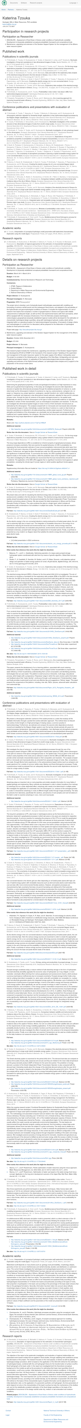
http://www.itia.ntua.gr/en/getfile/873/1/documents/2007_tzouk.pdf (35, 1306)
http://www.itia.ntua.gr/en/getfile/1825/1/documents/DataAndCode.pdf (37, 511)
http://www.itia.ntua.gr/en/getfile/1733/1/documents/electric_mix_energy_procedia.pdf (42, 543)
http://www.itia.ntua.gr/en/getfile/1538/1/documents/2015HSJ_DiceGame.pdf (39, 631)
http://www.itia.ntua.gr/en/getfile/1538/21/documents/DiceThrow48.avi (34, 644)
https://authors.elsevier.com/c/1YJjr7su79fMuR (30, 423)
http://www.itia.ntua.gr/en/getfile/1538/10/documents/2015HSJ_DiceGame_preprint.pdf (40, 638)
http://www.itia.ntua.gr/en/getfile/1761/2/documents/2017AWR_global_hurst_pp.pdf (38, 475)
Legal (7, 1415)
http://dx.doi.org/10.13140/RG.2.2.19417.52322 (29, 1206)
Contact (8, 1410)
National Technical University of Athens (57, 1410)
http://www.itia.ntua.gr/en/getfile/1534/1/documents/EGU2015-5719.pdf (34, 1040)
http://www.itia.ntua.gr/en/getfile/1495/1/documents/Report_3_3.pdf (36, 1402)
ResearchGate (52, 432)
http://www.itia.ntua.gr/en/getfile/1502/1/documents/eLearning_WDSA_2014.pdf (37, 696)
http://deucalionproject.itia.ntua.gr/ (30, 329)
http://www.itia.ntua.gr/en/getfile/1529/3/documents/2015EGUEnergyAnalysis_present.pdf (40, 1088)
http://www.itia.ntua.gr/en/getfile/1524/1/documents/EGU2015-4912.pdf (34, 1150)
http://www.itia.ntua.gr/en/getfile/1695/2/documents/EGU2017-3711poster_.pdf (37, 857)
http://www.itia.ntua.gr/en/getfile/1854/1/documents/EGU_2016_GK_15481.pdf (40, 1007)
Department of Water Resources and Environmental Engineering (56, 1420)
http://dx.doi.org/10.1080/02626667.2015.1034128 (30, 654)
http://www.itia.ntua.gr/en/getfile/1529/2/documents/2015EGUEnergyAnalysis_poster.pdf (40, 1084)
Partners (11, 9)
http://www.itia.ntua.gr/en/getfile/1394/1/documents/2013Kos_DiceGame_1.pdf (40, 1203)
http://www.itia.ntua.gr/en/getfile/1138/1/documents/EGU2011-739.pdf (34, 1240)
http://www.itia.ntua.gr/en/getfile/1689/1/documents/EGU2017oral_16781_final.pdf (41, 903)
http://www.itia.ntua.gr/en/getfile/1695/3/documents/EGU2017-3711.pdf (34, 859)
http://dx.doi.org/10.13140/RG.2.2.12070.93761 (29, 1251)
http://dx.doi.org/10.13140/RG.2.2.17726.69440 (29, 1161)
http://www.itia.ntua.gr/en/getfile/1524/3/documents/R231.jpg (31, 1158)
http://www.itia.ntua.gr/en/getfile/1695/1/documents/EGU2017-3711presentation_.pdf (42, 851)
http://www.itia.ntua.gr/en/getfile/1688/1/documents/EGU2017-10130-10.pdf (36, 959)
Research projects (36, 3)
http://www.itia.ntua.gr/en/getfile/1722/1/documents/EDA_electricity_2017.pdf (39, 601)
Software (24, 3)
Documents (14, 3)
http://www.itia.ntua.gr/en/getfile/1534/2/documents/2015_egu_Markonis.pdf (36, 1043)
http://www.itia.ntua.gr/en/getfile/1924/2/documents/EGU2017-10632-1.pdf (35, 801)
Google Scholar (40, 432)
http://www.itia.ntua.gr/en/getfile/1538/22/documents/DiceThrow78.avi (34, 648)
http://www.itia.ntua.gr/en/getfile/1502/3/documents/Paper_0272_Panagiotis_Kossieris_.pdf (44, 687)
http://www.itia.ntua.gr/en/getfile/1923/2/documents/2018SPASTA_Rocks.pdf (36, 429)
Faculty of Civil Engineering (53, 1415)
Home (4, 9)
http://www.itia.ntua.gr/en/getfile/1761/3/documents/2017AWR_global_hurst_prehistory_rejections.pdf (44, 479)
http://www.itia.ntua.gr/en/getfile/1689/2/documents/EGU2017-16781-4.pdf (35, 909)
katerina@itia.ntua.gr (9, 24)
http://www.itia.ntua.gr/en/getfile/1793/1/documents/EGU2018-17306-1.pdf (38, 771)
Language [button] (73, 3)
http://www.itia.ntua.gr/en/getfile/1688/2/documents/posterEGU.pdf (36, 953)
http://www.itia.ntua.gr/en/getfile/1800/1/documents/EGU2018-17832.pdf (38, 737)
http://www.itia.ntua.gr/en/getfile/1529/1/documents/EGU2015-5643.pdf (34, 1082)
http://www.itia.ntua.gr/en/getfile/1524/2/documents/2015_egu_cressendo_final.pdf (38, 1152)
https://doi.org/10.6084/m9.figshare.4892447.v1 (54, 468)
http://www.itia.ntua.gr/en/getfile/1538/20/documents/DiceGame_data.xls (35, 642)
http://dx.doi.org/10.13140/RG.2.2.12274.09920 (29, 1046)
